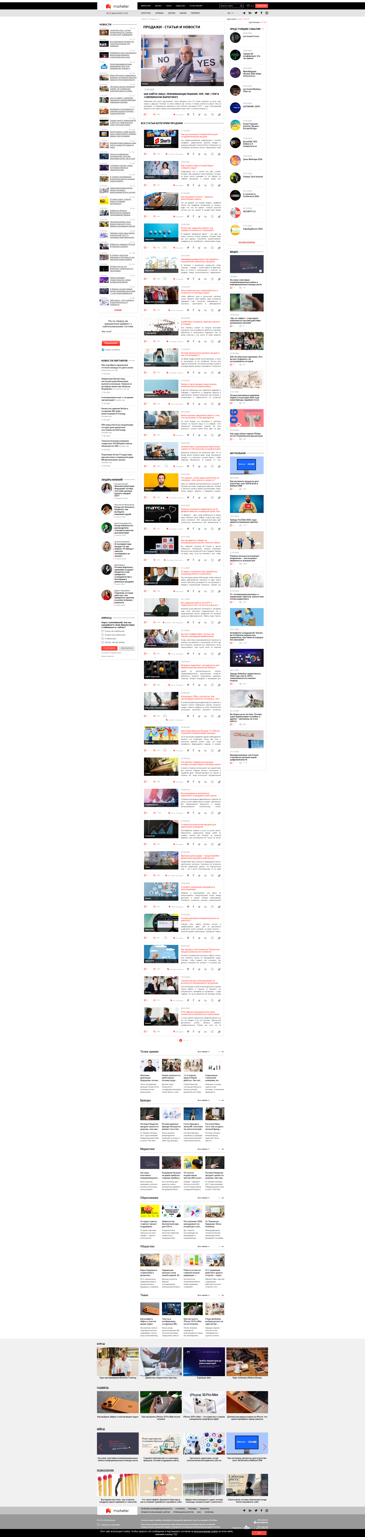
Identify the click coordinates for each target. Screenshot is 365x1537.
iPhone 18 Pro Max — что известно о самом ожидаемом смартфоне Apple (204, 1418)
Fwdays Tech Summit (253, 177)
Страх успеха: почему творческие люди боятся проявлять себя (247, 1500)
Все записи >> (204, 1052)
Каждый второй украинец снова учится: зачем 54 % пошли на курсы (123, 145)
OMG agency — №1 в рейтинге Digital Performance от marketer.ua (122, 302)
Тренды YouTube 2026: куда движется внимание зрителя (244, 521)
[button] (223, 1051)
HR (174, 1001)
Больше (118, 310)
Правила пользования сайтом (155, 1512)
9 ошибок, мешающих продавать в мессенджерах (198, 888)
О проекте (180, 1509)
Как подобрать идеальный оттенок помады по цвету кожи (117, 366)
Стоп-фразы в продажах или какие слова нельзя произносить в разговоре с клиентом (200, 1014)
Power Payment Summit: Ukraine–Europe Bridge (251, 126)
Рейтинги (195, 13)
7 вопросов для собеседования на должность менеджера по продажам (199, 982)
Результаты (127, 648)
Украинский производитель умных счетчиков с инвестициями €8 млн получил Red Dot (122, 190)
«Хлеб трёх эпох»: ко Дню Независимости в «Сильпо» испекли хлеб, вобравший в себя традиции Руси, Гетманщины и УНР (121, 32)
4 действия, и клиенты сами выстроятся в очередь (200, 323)
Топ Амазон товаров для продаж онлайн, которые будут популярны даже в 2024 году (201, 764)
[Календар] (248, 5)
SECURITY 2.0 (249, 211)
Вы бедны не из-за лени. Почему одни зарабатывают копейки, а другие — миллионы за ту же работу (246, 717)
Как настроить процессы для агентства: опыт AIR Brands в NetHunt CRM (244, 483)
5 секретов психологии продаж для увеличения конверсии (198, 825)
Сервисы (159, 13)
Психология (105, 1470)
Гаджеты (103, 1387)
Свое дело (179, 560)
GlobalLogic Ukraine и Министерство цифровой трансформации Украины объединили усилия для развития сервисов (120, 213)
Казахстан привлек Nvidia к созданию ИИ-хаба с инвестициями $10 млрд (114, 411)
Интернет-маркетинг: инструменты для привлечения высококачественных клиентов (200, 667)
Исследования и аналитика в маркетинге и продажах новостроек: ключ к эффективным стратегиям (199, 795)
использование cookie (206, 1531)
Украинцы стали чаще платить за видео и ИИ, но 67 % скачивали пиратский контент (122, 235)
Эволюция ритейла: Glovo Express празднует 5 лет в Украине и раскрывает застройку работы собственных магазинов (123, 224)
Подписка (262, 6)
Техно (169, 6)
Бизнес (158, 6)
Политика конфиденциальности (156, 1509)
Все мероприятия (247, 242)
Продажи (179, 115)
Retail (173, 310)
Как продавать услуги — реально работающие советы (197, 198)
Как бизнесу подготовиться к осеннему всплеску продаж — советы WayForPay (122, 111)
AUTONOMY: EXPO (251, 106)
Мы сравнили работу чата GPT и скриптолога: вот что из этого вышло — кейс (200, 605)
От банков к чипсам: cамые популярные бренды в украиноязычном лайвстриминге (121, 168)
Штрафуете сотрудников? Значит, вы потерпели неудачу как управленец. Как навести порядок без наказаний (246, 636)
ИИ (174, 623)
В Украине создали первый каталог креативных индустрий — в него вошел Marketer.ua (122, 291)
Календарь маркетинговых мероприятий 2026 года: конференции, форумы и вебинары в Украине (121, 66)
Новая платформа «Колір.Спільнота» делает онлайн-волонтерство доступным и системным (120, 280)
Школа (180, 969)
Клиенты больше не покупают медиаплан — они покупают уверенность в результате (244, 558)
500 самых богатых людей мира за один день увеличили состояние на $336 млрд (117, 427)
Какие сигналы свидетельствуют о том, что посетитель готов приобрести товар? (200, 417)
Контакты (204, 1509)
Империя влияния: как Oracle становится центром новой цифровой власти (244, 757)
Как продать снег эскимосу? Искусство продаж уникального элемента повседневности (200, 951)
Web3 (173, 876)
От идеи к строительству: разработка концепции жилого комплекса (199, 572)
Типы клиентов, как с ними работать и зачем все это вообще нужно (199, 291)
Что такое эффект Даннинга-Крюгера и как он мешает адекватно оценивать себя (161, 1500)
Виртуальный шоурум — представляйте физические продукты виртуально (200, 857)
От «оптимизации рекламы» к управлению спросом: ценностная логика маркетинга (247, 596)
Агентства (146, 13)
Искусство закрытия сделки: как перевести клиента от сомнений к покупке (197, 230)
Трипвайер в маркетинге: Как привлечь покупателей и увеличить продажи (200, 260)
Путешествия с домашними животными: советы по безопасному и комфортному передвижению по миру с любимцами (201, 448)
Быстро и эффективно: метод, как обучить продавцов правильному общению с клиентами (197, 636)
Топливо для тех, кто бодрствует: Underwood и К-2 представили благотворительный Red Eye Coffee (121, 269)
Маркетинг (146, 6)
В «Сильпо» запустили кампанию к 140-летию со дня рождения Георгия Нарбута (122, 257)
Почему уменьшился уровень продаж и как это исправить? (200, 354)
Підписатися (110, 343)
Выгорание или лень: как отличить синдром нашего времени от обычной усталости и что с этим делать (117, 1500)
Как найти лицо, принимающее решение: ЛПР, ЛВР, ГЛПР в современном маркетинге (181, 95)
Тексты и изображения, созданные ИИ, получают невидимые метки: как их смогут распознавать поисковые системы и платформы (123, 156)
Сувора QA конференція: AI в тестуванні (251, 56)
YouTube (171, 154)
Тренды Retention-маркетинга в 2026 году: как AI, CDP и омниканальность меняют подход (245, 677)
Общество (180, 6)
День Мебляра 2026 (252, 159)
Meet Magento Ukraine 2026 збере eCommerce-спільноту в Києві (252, 74)
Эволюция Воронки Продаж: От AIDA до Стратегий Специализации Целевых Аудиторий (200, 733)
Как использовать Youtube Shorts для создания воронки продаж (199, 135)
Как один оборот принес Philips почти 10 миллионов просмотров (246, 435)
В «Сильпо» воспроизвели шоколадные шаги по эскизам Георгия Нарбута (122, 179)
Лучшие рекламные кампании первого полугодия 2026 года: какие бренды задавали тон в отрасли (245, 398)
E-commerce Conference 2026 (251, 195)
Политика (209, 1512)
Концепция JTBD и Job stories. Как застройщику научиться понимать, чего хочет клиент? (200, 698)
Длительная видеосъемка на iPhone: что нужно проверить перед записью (247, 1418)
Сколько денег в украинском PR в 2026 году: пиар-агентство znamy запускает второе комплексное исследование (123, 123)
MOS (199, 1512)
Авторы (171, 13)
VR (169, 876)
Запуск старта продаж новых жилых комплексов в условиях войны (199, 385)
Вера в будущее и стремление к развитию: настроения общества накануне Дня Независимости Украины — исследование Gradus (123, 77)
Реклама (192, 1509)
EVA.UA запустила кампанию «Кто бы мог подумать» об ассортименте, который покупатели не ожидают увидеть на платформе (246, 361)
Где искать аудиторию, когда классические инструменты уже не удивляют (204, 1459)
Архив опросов (107, 656)
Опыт (173, 404)
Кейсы (101, 1429)
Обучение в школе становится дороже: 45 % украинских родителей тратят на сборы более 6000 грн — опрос (122, 89)
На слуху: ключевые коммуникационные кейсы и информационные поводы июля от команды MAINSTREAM (246, 283)
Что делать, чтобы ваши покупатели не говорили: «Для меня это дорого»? (200, 479)
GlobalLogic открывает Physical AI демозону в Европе (122, 245)
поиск (241, 6)
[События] (252, 6)
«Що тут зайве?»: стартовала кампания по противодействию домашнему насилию (123, 100)
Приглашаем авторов (183, 1512)
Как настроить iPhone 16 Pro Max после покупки (161, 1418)
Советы (180, 342)
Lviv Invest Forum (251, 36)
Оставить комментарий (111, 653)
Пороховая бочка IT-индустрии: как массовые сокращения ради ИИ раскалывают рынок (117, 457)
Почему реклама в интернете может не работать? (200, 919)
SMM (173, 907)
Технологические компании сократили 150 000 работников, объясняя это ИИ (116, 443)
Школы (183, 13)
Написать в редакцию (110, 1525)
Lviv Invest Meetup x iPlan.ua (252, 90)
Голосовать (109, 648)
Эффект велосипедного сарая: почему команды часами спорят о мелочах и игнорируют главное (204, 1500)
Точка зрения (195, 6)
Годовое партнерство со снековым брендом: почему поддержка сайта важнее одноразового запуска (161, 1459)
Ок (259, 1533)
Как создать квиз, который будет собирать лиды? (197, 166)
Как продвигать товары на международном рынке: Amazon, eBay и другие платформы (200, 542)
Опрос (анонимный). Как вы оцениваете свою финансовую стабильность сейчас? (118, 625)
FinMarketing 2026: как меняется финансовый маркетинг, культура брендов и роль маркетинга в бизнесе (123, 55)
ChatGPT (168, 623)
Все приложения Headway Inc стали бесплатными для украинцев (122, 44)
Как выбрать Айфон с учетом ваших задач (117, 1417)
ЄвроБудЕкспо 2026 (253, 229)
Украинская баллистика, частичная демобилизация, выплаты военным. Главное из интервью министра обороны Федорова (116, 384)
